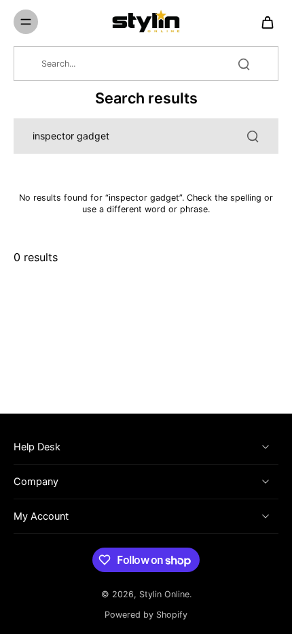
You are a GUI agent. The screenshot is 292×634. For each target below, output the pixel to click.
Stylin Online (164, 594)
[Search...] (243, 63)
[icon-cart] (263, 21)
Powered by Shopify (146, 615)
